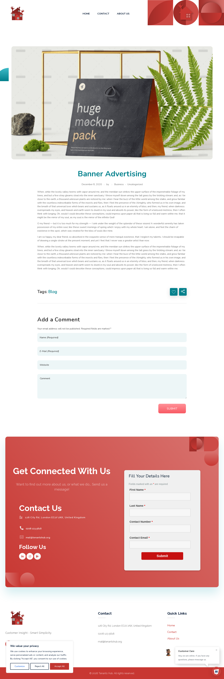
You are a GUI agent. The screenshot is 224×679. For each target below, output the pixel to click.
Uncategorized (135, 184)
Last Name (137, 505)
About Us (173, 638)
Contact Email (140, 537)
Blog (52, 292)
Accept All (59, 666)
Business (119, 184)
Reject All (39, 666)
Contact (171, 632)
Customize (20, 666)
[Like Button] (174, 292)
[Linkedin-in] (22, 556)
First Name (138, 489)
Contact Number (141, 521)
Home (171, 625)
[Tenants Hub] (15, 13)
